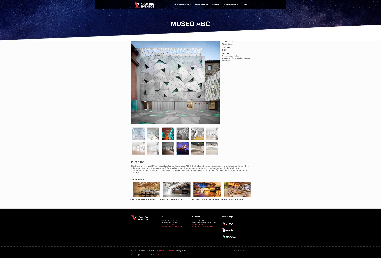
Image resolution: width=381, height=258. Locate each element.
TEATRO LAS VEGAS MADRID (205, 199)
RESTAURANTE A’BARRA (142, 199)
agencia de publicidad (166, 251)
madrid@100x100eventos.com (172, 226)
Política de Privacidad (157, 255)
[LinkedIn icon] (241, 251)
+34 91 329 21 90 (167, 224)
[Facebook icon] (234, 251)
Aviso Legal (134, 255)
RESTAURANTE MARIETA (233, 199)
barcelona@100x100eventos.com (203, 226)
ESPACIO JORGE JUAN (171, 199)
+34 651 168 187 (198, 224)
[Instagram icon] (243, 251)
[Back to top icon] (248, 251)
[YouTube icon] (239, 251)
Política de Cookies (144, 255)
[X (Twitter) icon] (236, 251)
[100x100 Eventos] (143, 4)
